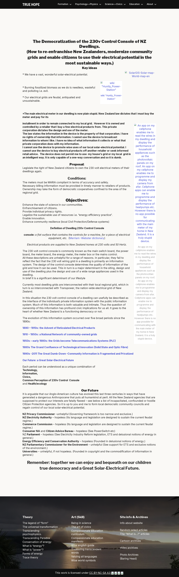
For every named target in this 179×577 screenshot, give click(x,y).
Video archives (129, 547)
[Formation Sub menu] (70, 4)
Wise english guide (82, 545)
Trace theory (30, 557)
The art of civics (81, 526)
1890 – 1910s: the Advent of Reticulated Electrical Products (59, 327)
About (150, 4)
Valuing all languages (84, 556)
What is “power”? (33, 549)
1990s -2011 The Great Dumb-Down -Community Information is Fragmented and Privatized (78, 353)
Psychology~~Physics (86, 4)
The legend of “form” (35, 523)
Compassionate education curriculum (87, 532)
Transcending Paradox (36, 538)
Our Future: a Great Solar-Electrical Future (48, 360)
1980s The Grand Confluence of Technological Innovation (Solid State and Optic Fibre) (75, 347)
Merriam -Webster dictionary (86, 238)
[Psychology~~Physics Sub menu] (100, 4)
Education (134, 4)
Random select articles (133, 530)
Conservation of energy (37, 541)
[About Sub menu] (155, 4)
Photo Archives (129, 554)
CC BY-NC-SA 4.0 (100, 572)
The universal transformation (40, 526)
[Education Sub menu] (142, 4)
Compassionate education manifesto (87, 540)
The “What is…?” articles (134, 533)
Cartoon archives (130, 540)
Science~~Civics (113, 4)
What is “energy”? (33, 545)
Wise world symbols (83, 560)
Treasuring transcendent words (86, 551)
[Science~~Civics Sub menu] (125, 4)
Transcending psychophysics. (32, 532)
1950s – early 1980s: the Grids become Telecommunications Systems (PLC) (69, 340)
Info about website (131, 523)
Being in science (81, 523)
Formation (63, 4)
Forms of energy (33, 553)
